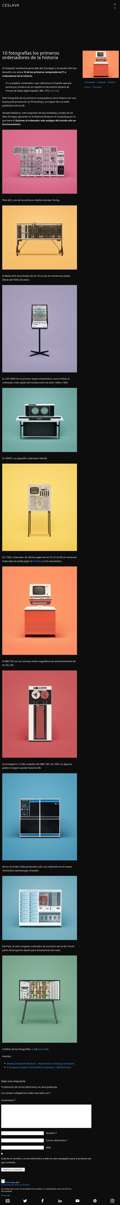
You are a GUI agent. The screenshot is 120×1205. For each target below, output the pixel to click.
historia (87, 87)
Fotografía (101, 82)
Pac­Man (36, 561)
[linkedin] (60, 1201)
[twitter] (25, 1201)
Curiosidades (89, 82)
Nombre (51, 1133)
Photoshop (97, 87)
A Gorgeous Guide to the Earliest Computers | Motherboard (39, 1067)
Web (48, 1147)
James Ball (43, 1049)
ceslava (11, 6)
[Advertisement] (60, 30)
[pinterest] (95, 1201)
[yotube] (77, 1201)
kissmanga (10, 1182)
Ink (33, 1049)
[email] (7, 1201)
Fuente (54, 90)
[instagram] (112, 1201)
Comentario (8, 1100)
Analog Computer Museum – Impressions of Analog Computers (40, 1063)
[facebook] (42, 1201)
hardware (111, 82)
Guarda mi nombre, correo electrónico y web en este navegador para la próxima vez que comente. (46, 1160)
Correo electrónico (57, 1140)
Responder (5, 1195)
